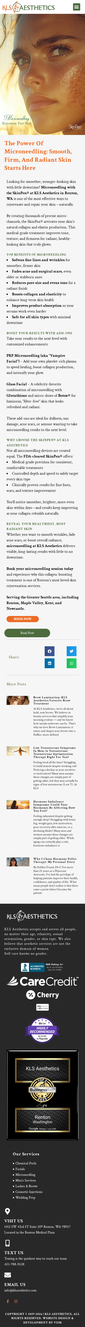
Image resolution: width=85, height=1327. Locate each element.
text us (13, 1253)
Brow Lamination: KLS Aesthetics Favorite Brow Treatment (52, 700)
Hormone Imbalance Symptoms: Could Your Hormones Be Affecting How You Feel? (54, 806)
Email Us (15, 1284)
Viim (58, 1323)
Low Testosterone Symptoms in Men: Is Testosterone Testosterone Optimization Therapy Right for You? (54, 752)
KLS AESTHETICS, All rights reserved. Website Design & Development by (45, 1318)
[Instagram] (15, 1301)
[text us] (7, 1243)
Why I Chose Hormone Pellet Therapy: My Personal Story (55, 860)
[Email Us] (7, 1275)
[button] (76, 7)
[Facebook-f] (7, 1301)
